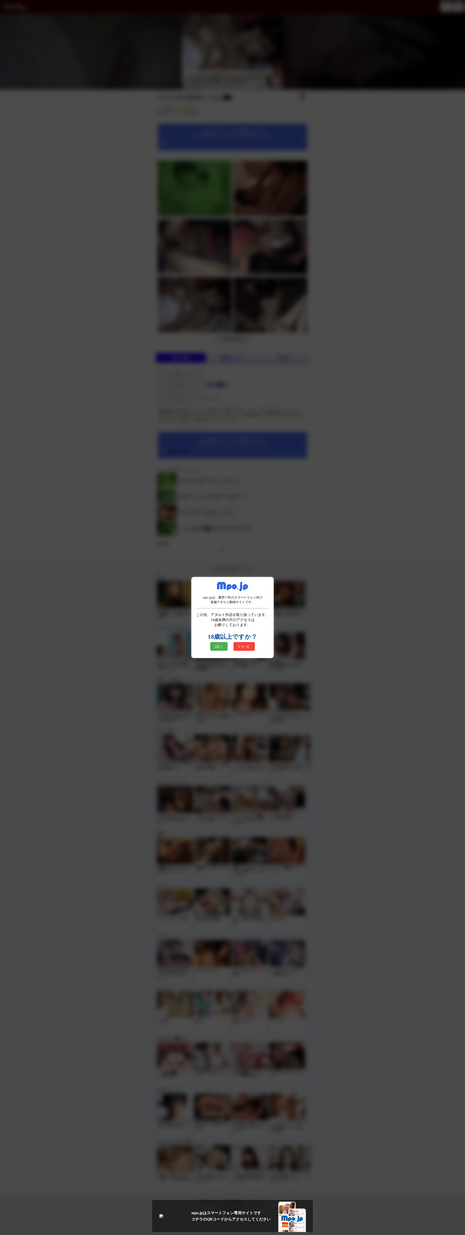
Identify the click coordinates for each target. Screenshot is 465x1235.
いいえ (244, 646)
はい (219, 646)
